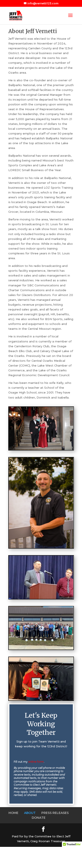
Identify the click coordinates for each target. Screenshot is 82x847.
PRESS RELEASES (55, 813)
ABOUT (30, 813)
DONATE (38, 818)
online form (36, 761)
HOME (13, 813)
